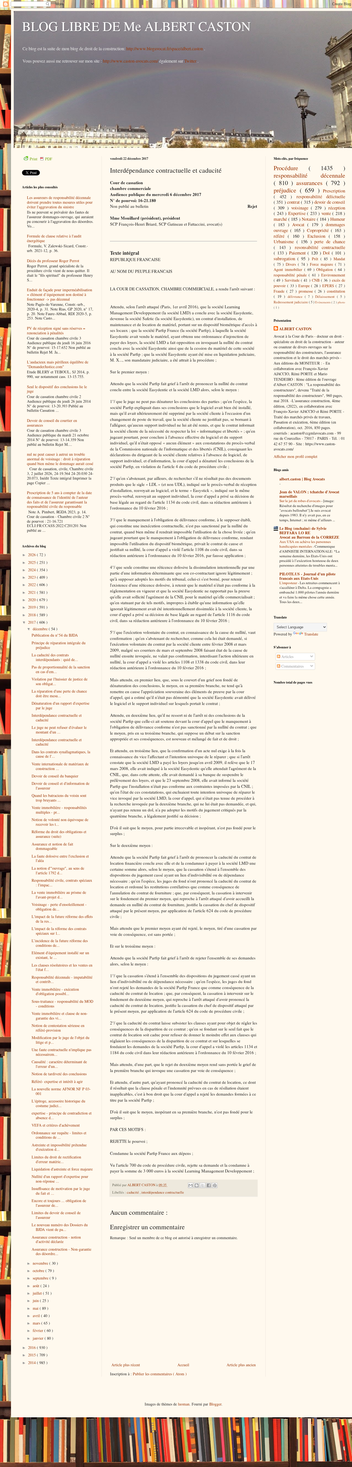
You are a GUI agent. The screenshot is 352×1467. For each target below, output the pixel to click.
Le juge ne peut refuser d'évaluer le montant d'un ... (59, 730)
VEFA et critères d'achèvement (56, 1125)
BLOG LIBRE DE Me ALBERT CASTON (136, 26)
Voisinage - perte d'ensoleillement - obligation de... (59, 907)
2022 (32, 584)
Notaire (309, 219)
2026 (32, 554)
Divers (292, 264)
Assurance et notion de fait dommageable (52, 846)
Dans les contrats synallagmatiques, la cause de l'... (61, 754)
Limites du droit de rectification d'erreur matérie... (56, 1159)
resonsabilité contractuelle (320, 247)
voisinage (301, 208)
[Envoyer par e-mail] (190, 1185)
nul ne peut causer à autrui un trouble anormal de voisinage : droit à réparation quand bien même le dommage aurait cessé (60, 459)
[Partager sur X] (202, 1185)
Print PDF (41, 158)
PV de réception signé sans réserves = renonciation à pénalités (56, 330)
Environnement (333, 275)
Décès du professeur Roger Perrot (53, 260)
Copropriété (319, 230)
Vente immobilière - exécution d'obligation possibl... (55, 991)
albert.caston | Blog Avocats (302, 479)
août (36, 1285)
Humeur (337, 219)
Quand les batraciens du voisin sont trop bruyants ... (59, 798)
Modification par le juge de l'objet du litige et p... (60, 1040)
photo (341, 302)
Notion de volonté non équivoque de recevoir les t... (60, 822)
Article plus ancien (241, 1364)
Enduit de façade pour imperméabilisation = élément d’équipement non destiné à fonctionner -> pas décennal (59, 294)
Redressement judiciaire (291, 302)
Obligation (325, 269)
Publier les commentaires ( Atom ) (160, 1373)
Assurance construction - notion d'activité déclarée (56, 1239)
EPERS (329, 285)
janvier (39, 1338)
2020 (32, 599)
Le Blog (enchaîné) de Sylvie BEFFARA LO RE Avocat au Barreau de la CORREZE (309, 532)
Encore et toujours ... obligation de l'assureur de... (59, 1203)
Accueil (183, 1364)
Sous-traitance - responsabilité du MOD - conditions (62, 1004)
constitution (336, 291)
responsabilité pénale (291, 275)
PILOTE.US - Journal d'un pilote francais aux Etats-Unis (307, 576)
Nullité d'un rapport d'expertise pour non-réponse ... (60, 1179)
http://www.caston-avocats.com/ (130, 61)
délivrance (296, 296)
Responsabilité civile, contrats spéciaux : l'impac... (62, 883)
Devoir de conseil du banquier (55, 776)
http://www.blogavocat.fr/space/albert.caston (165, 48)
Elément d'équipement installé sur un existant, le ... (60, 955)
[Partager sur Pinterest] (215, 1185)
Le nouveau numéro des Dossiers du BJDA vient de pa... (60, 1227)
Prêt (316, 258)
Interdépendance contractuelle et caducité (57, 718)
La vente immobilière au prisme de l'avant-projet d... (59, 895)
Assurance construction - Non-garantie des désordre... (61, 1251)
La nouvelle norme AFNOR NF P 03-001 (61, 1091)
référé (281, 236)
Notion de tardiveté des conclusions (59, 1073)
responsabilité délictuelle (320, 196)
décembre (41, 628)
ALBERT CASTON (295, 329)
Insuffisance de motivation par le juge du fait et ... (61, 1191)
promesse (307, 291)
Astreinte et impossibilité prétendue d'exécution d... (59, 1147)
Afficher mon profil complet (295, 456)
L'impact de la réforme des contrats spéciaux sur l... (59, 931)
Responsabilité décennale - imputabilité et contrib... (62, 979)
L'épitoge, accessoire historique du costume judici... (58, 1103)
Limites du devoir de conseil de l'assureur (56, 1215)
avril (37, 1315)
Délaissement (326, 296)
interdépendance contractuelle (162, 1192)
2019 (32, 607)
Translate (311, 634)
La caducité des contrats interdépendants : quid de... (55, 657)
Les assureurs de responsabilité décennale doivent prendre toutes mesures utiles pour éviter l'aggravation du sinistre (60, 202)
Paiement (298, 253)
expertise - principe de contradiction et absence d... (62, 1115)
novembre (41, 1263)
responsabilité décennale (309, 175)
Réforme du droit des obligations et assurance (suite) (59, 834)
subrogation (285, 258)
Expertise (297, 213)
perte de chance (329, 241)
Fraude (280, 291)
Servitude (293, 280)
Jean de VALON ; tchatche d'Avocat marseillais (309, 494)
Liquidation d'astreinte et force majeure (62, 1169)
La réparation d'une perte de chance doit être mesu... (59, 693)
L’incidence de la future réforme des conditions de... (60, 943)
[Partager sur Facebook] (208, 1185)
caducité (133, 1192)
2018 (32, 614)
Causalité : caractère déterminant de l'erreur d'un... (59, 1064)
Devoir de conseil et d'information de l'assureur (60, 786)
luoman (183, 1404)
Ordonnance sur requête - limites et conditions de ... (59, 1135)
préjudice (287, 190)
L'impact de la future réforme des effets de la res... (62, 919)
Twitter (190, 61)
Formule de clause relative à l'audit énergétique (54, 238)
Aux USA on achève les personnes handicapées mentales (305, 544)
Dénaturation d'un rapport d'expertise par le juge (60, 705)
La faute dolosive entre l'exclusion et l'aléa (60, 858)
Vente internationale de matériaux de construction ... (60, 766)
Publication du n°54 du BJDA (55, 635)
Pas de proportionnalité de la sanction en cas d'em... (61, 669)
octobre (39, 1270)
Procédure (291, 168)
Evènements (323, 302)
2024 (32, 569)
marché (281, 219)
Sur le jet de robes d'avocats (300, 500)
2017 (32, 622)
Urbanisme (285, 241)
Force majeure (322, 264)
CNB (316, 280)
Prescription (334, 190)
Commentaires (292, 666)
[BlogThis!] (196, 1185)
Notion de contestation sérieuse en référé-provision (58, 1028)
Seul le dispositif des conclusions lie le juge (57, 389)
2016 (32, 1347)
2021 (32, 592)
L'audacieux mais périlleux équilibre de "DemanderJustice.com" (57, 364)
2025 (32, 562)
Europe (304, 285)
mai (36, 1308)
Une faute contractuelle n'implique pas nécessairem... (61, 1052)
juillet (38, 1293)
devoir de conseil (329, 202)
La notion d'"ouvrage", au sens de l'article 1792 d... (58, 870)
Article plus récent (125, 1364)
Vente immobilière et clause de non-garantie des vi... (60, 1016)
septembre (41, 1278)
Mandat (339, 258)
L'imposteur (288, 582)
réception (336, 208)
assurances (311, 182)
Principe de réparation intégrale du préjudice (59, 645)
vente (326, 213)
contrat (294, 202)
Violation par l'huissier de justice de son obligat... (59, 681)
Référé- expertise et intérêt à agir (57, 1081)
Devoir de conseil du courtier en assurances (52, 423)
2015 (32, 1354)
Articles (286, 656)
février (38, 1330)
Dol (327, 253)
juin (36, 1300)
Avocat (299, 224)
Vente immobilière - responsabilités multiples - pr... (59, 810)
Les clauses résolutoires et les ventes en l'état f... (62, 967)
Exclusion (318, 236)
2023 (32, 577)
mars (37, 1323)
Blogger (215, 1404)
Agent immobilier (289, 269)
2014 (32, 1362)
